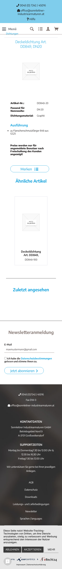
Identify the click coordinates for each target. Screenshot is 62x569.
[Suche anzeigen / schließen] (31, 29)
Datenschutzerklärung (36, 564)
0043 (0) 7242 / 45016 (32, 5)
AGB (31, 482)
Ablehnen (12, 549)
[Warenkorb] (56, 29)
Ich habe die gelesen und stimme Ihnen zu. (28, 360)
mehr (51, 549)
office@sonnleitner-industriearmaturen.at (31, 12)
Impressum (20, 564)
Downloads (31, 496)
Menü (12, 29)
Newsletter (31, 511)
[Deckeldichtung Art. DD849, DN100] (31, 222)
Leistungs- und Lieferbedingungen (31, 504)
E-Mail (8, 344)
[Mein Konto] (48, 29)
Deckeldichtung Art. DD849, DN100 (31, 253)
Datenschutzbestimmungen (36, 358)
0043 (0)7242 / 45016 (32, 394)
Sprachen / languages (31, 518)
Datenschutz (31, 489)
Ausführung (19, 125)
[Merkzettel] (40, 29)
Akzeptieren (32, 549)
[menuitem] (9, 29)
